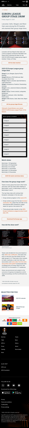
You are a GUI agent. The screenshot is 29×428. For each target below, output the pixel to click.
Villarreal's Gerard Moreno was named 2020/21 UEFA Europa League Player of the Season (14, 109)
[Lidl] (9, 323)
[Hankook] (4, 320)
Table (2, 340)
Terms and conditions (6, 402)
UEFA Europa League (3, 5)
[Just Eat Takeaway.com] (24, 320)
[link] (9, 5)
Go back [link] (5, 9)
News (16, 340)
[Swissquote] (19, 320)
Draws (2, 346)
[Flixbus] (19, 323)
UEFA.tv (3, 343)
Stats (2, 352)
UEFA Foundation (5, 370)
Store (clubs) (18, 349)
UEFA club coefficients (11, 254)
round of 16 (23, 198)
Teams (16, 337)
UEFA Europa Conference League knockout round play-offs (15, 211)
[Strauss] (9, 320)
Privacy (3, 399)
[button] (25, 5)
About (16, 346)
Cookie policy (4, 404)
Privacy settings (5, 407)
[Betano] (14, 323)
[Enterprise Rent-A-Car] (14, 320)
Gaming (3, 349)
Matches (3, 337)
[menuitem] (10, 5)
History (17, 343)
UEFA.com (3, 367)
